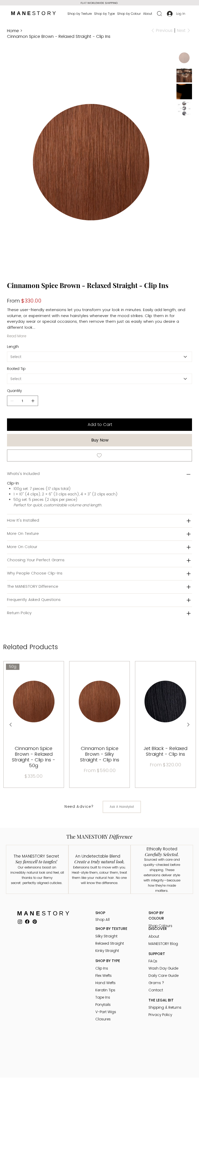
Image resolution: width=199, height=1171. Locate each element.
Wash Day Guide (163, 968)
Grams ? (156, 982)
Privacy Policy (160, 1014)
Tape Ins (102, 997)
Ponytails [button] (103, 1004)
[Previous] (49, 2)
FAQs (152, 961)
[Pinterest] (35, 921)
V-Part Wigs (105, 1011)
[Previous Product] (11, 724)
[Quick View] (99, 701)
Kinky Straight (107, 950)
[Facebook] (27, 921)
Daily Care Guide (163, 975)
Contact (155, 990)
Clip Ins (101, 968)
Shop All (102, 919)
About (153, 936)
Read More (16, 336)
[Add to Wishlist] (99, 455)
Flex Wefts (103, 975)
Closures (103, 1019)
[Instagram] (20, 921)
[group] (99, 724)
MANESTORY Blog (163, 943)
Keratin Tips (105, 990)
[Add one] (33, 401)
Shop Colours (160, 925)
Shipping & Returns (164, 1007)
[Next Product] (188, 724)
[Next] (145, 2)
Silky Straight (106, 936)
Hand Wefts (105, 982)
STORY (34, 13)
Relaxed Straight (109, 943)
